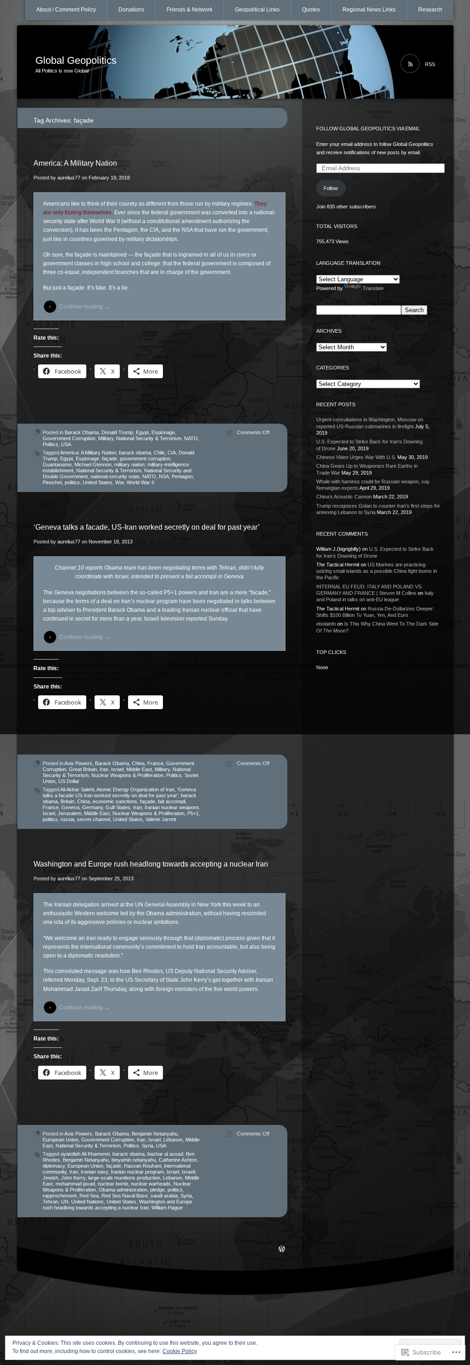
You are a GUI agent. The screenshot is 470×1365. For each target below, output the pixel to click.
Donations (131, 9)
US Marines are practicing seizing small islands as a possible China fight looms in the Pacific (376, 571)
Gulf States (118, 807)
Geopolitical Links (257, 9)
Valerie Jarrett (160, 819)
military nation (129, 464)
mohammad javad (75, 1183)
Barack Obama (82, 432)
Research (430, 9)
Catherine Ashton (178, 1160)
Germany (92, 807)
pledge (157, 1189)
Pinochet (52, 482)
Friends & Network (190, 9)
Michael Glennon (93, 464)
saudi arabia (164, 1195)
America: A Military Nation (75, 163)
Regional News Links (369, 9)
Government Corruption (69, 438)
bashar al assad (165, 1154)
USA (66, 444)
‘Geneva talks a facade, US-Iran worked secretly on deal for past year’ (147, 527)
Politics (50, 444)
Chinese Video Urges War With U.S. (356, 457)
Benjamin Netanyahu (155, 1133)
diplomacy (54, 1166)
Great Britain (83, 769)
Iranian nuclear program (137, 1172)
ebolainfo (326, 624)
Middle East (139, 769)
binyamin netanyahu (134, 1160)
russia (67, 819)
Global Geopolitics (76, 60)
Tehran (50, 1201)
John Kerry (73, 1177)
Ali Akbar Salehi (77, 789)
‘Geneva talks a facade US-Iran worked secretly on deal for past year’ (119, 792)
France (155, 763)
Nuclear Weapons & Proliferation (127, 775)
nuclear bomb (113, 1183)
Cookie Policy (179, 1351)
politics (72, 482)
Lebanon (173, 1139)
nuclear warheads (151, 1183)
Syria (147, 1145)
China (138, 763)
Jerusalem (69, 813)
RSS (430, 64)
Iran (104, 769)
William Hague (167, 1207)
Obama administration (123, 1189)
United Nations (87, 1201)
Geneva (70, 807)
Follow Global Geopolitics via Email (368, 128)
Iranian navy (94, 1172)
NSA (164, 476)
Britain (67, 801)
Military (105, 438)
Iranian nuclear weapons (172, 807)
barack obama (135, 452)
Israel (117, 769)
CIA (172, 452)
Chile (159, 452)
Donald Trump (117, 432)
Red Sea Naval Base (124, 1195)
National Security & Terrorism (148, 438)
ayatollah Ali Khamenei (85, 1154)
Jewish (50, 1177)
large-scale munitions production (124, 1177)
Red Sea (89, 1195)
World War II (140, 482)
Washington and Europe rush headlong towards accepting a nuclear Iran (151, 864)
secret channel (93, 819)
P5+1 (193, 813)
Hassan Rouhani (142, 1166)
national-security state (115, 476)
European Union (60, 1139)
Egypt (142, 432)
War (119, 482)
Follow (331, 188)
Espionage (163, 432)
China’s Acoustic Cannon (344, 496)
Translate (373, 288)
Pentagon (182, 476)
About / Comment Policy (66, 9)
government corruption (145, 458)
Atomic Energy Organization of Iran (135, 789)
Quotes (311, 9)
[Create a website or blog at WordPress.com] (282, 1250)
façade (109, 458)
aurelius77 (68, 177)
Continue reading (84, 306)
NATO (191, 438)
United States (97, 482)
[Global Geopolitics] (235, 62)
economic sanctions (115, 801)
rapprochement (60, 1195)
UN (64, 1201)
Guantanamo (57, 464)
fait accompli (171, 801)
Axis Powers (78, 763)
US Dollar (68, 781)
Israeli (188, 1172)
